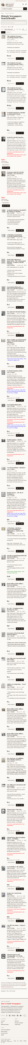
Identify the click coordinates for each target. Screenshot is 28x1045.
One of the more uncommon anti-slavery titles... (16, 659)
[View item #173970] (3, 440)
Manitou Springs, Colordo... (15, 440)
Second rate (4, 161)
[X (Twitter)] (7, 1015)
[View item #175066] (3, 926)
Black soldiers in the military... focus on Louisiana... (15, 584)
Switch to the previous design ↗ (21, 0)
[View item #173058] (3, 405)
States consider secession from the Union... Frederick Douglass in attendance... (16, 341)
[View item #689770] (3, 89)
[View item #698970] (3, 37)
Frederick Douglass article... (15, 371)
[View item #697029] (3, 584)
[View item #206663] (3, 468)
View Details (11, 58)
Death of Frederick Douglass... (15, 137)
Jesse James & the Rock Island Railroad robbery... (15, 633)
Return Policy (4, 1031)
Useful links (17, 1024)
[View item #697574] (3, 760)
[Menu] (26, 4)
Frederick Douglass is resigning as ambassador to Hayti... (16, 113)
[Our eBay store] (13, 1015)
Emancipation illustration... (14, 405)
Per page (18, 29)
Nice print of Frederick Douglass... (16, 312)
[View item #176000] (3, 139)
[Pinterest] (9, 1015)
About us (17, 1021)
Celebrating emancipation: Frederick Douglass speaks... (15, 235)
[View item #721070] (3, 659)
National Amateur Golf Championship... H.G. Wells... (15, 955)
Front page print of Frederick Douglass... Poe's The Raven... (15, 172)
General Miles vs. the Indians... (15, 867)
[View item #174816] (3, 838)
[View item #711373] (3, 557)
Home (2, 13)
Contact (3, 1021)
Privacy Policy (4, 1033)
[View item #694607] (3, 210)
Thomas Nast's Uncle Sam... (14, 809)
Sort (2, 29)
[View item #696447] (3, 288)
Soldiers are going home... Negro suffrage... (16, 684)
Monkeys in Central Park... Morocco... (14, 893)
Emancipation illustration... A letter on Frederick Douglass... (15, 287)
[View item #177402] (3, 956)
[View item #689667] (3, 634)
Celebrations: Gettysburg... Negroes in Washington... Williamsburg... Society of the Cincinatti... (15, 530)
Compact (8, 32)
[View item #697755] (3, 63)
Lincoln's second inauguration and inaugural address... (16, 556)
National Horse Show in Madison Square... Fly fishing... (16, 838)
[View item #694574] (3, 114)
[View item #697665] (3, 734)
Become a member (19, 1022)
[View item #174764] (3, 894)
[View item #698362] (3, 709)
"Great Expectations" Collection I (16, 467)
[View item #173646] (3, 811)
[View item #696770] (3, 610)
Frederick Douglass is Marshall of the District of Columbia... (16, 210)
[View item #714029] (3, 340)
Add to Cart (20, 58)
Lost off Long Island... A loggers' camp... (16, 926)
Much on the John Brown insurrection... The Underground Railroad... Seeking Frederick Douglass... (16, 262)
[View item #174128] (3, 868)
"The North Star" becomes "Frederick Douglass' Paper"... (15, 36)
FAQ (2, 1022)
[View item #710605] (3, 686)
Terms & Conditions (5, 1029)
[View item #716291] (3, 528)
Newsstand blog (4, 1024)
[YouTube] (20, 1015)
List (3, 32)
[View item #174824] (3, 174)
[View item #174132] (3, 313)
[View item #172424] (3, 494)
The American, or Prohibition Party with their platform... (15, 759)
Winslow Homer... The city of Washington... (15, 493)
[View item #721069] (3, 785)
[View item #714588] (3, 235)
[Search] (25, 8)
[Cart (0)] (23, 4)
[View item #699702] (3, 261)
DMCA (2, 1034)
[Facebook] (17, 1015)
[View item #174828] (3, 372)
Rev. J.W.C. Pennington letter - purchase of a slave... (15, 609)
